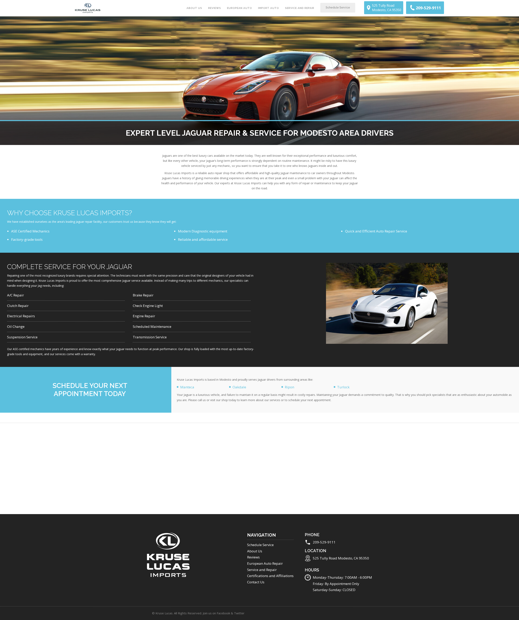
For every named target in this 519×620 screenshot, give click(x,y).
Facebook (223, 613)
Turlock (343, 387)
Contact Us (255, 582)
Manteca (187, 387)
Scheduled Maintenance (152, 326)
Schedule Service (338, 7)
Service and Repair (299, 8)
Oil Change (16, 326)
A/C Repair (15, 295)
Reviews (214, 8)
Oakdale (239, 387)
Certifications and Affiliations (270, 575)
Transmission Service (150, 337)
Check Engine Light (148, 305)
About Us (194, 8)
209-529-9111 (324, 542)
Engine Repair (144, 316)
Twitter (239, 613)
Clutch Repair (18, 305)
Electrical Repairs (21, 316)
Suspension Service (22, 337)
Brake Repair (143, 295)
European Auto (239, 8)
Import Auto (268, 8)
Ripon (289, 387)
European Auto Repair (265, 563)
